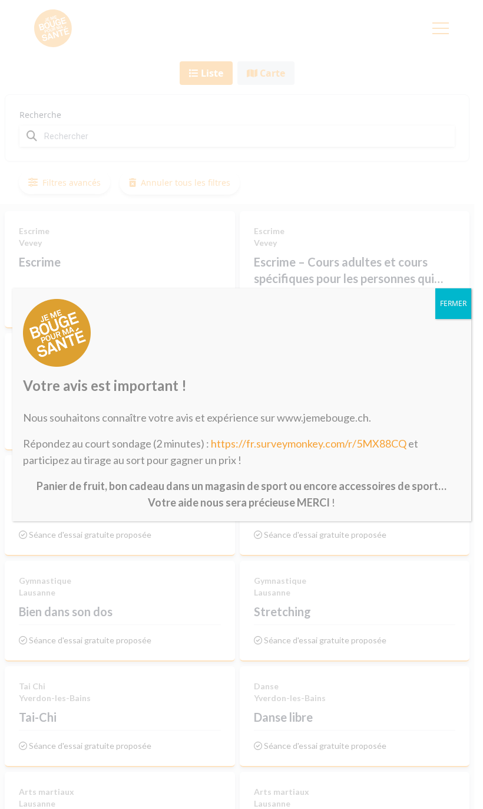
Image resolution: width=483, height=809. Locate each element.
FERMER (453, 303)
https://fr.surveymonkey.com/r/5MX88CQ (308, 443)
